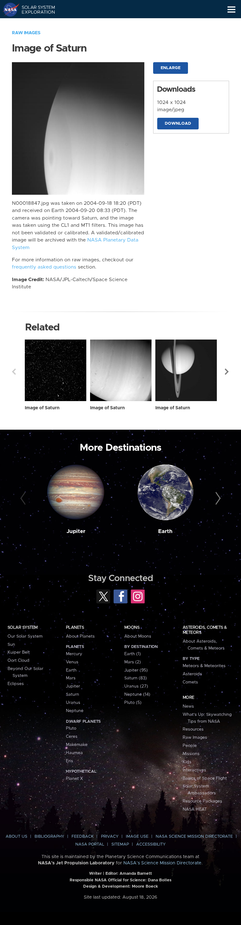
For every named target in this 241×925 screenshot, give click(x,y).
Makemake (77, 745)
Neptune (74, 711)
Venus (72, 662)
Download (178, 124)
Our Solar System (25, 636)
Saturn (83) (135, 678)
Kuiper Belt (19, 652)
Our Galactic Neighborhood (34, 24)
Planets (75, 627)
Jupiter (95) (136, 670)
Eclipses (16, 684)
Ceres (72, 736)
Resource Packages (202, 801)
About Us (16, 837)
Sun (11, 644)
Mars (71, 678)
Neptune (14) (137, 694)
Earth (165, 531)
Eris (69, 761)
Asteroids (192, 674)
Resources (193, 729)
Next (227, 371)
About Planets (80, 636)
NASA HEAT (195, 809)
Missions (191, 754)
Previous (14, 371)
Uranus (73, 702)
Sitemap (120, 844)
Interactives (194, 770)
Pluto (71, 728)
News (188, 706)
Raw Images (26, 33)
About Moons (137, 636)
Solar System (23, 627)
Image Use (137, 837)
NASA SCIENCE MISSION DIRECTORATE (194, 837)
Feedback (83, 837)
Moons (131, 627)
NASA (8, 9)
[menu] (231, 10)
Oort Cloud (18, 660)
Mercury (74, 654)
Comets (190, 682)
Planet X (74, 778)
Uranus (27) (136, 686)
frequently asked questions (44, 267)
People (190, 745)
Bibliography (49, 837)
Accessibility (151, 844)
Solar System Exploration (34, 9)
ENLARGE (170, 68)
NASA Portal (89, 844)
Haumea (74, 753)
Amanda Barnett (136, 874)
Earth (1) (132, 654)
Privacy (110, 837)
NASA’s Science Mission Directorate (162, 863)
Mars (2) (132, 662)
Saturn (72, 694)
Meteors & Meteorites (204, 666)
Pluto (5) (133, 702)
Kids (187, 762)
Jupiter (76, 531)
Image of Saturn (42, 408)
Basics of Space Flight (205, 778)
